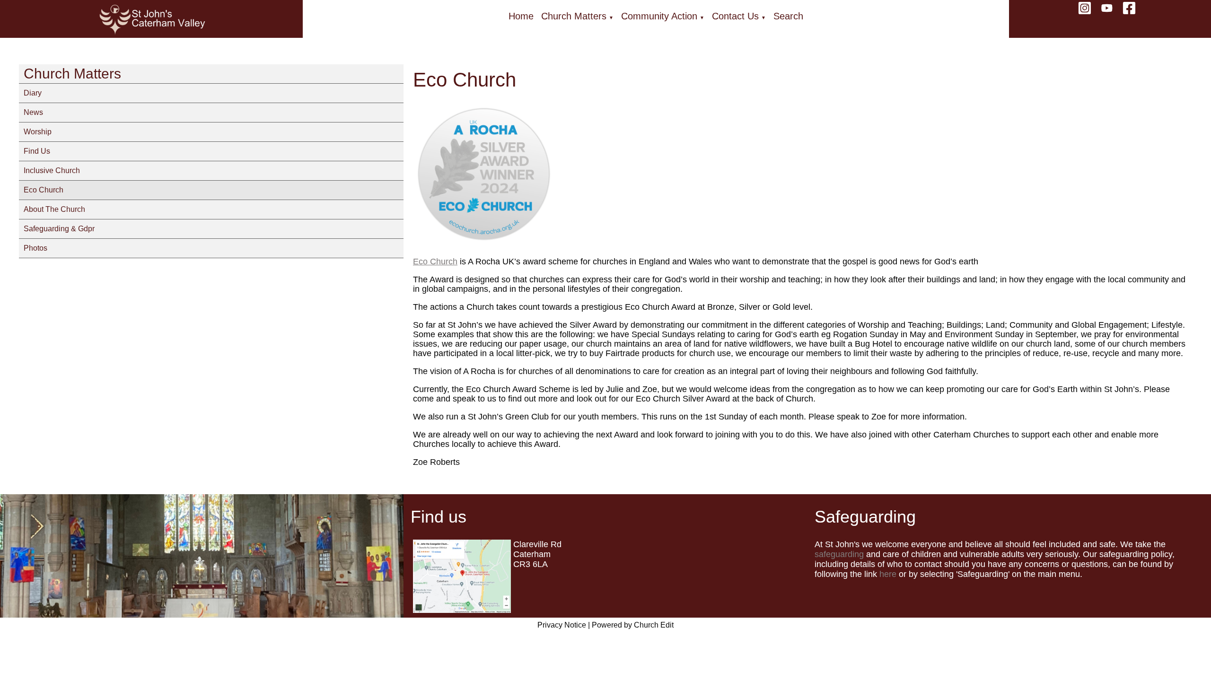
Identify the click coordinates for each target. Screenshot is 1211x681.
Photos (35, 248)
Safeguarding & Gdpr (59, 229)
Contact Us (735, 16)
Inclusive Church (52, 170)
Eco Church (43, 190)
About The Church (54, 209)
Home (521, 16)
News (33, 112)
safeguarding (839, 554)
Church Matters (573, 16)
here (887, 574)
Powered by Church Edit (633, 625)
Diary (33, 93)
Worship (38, 132)
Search (788, 16)
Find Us (37, 151)
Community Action (659, 16)
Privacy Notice (561, 625)
